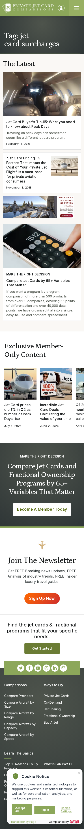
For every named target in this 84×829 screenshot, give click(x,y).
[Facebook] (29, 668)
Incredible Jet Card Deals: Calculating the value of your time (55, 412)
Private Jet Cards (56, 696)
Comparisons (15, 685)
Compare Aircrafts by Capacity (20, 726)
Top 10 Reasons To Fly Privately (21, 766)
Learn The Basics (18, 753)
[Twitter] (20, 668)
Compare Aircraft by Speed (19, 737)
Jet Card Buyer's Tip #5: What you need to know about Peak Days (40, 124)
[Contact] (63, 668)
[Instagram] (46, 668)
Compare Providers (18, 696)
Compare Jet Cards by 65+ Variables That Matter (38, 282)
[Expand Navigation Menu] (76, 8)
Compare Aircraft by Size (19, 704)
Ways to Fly (53, 685)
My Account (61, 8)
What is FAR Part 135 (58, 764)
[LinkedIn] (54, 668)
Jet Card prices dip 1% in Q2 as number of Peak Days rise (17, 412)
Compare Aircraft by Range (19, 715)
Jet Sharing (52, 709)
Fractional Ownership (59, 716)
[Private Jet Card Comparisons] (28, 8)
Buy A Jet (51, 722)
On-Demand (53, 702)
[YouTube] (37, 668)
